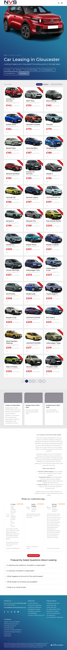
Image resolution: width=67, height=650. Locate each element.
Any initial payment (47, 70)
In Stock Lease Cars (33, 603)
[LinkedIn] (14, 612)
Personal (39, 84)
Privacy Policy (7, 633)
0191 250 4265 (22, 603)
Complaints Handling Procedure (12, 631)
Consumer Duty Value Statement (13, 629)
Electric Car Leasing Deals (53, 613)
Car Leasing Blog (32, 613)
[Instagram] (11, 612)
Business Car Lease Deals (34, 607)
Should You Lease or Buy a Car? (36, 615)
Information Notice (9, 627)
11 (40, 381)
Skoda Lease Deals (51, 607)
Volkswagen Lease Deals (53, 603)
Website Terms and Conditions (12, 621)
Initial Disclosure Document (11, 623)
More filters (24, 73)
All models (18, 70)
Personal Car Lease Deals (34, 605)
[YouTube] (18, 612)
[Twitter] (8, 612)
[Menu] (61, 3)
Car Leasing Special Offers (53, 609)
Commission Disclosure (10, 625)
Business (45, 84)
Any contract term (10, 73)
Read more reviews (33, 555)
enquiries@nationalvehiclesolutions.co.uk (15, 607)
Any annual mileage (32, 70)
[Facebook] (4, 612)
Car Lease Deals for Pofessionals (55, 617)
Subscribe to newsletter (34, 611)
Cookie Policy (7, 635)
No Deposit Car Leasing (34, 609)
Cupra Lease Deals (51, 605)
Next (43, 381)
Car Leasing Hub (51, 615)
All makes (8, 70)
